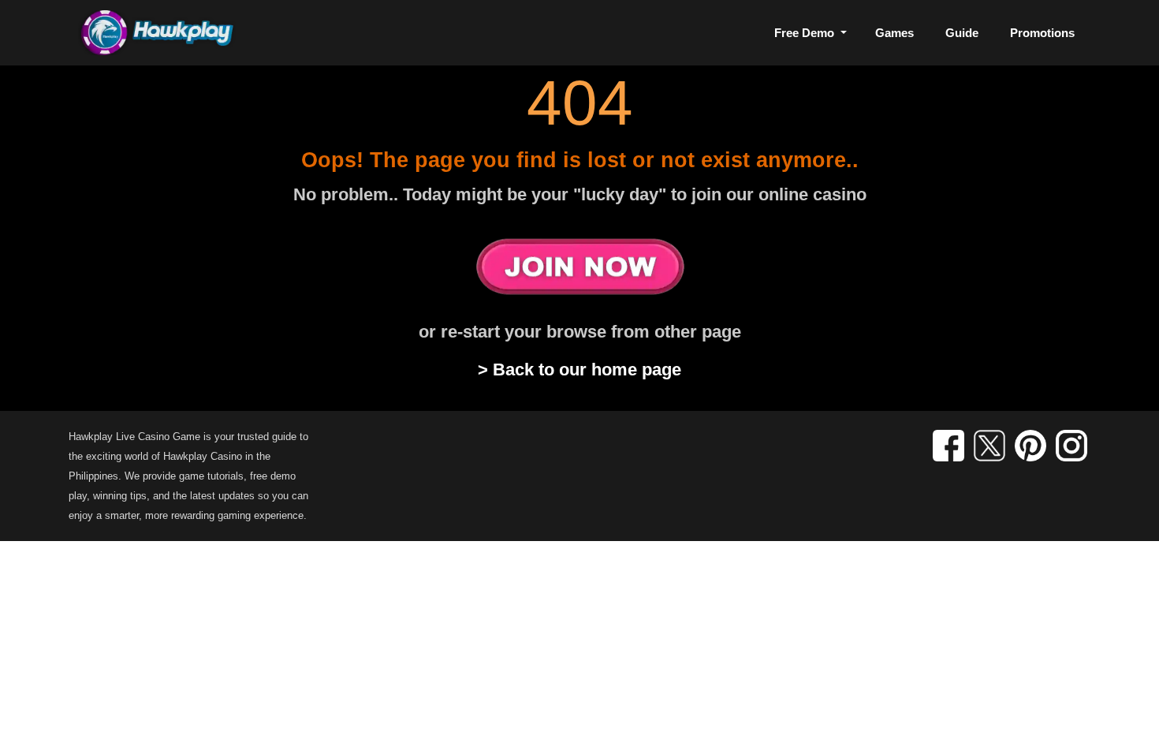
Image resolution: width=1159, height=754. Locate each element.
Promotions (1042, 32)
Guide (961, 32)
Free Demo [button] (805, 32)
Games (894, 32)
